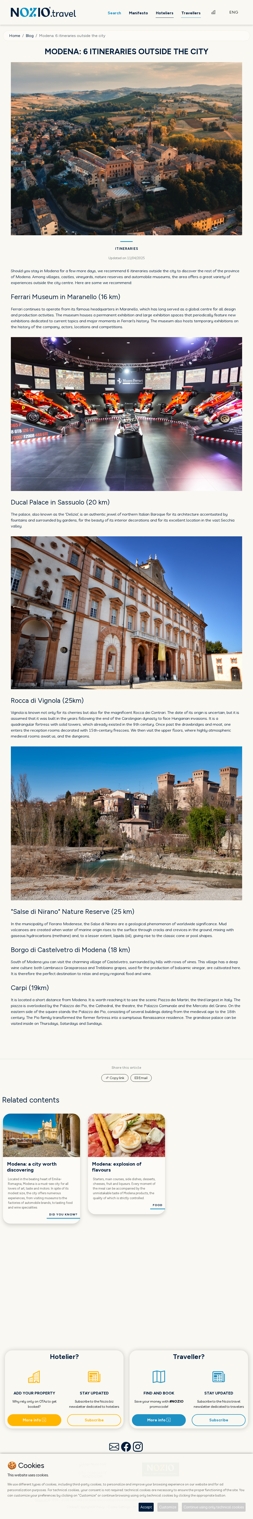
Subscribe (94, 1420)
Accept (146, 1507)
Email (143, 1078)
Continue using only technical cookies (214, 1507)
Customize (167, 1507)
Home (14, 35)
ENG (233, 12)
